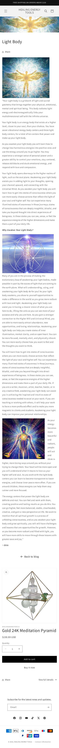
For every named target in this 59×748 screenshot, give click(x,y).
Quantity (5, 643)
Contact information (43, 742)
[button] (6, 11)
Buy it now (29, 667)
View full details (46, 679)
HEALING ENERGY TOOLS (23, 742)
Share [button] (7, 51)
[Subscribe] (48, 707)
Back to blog (31, 556)
